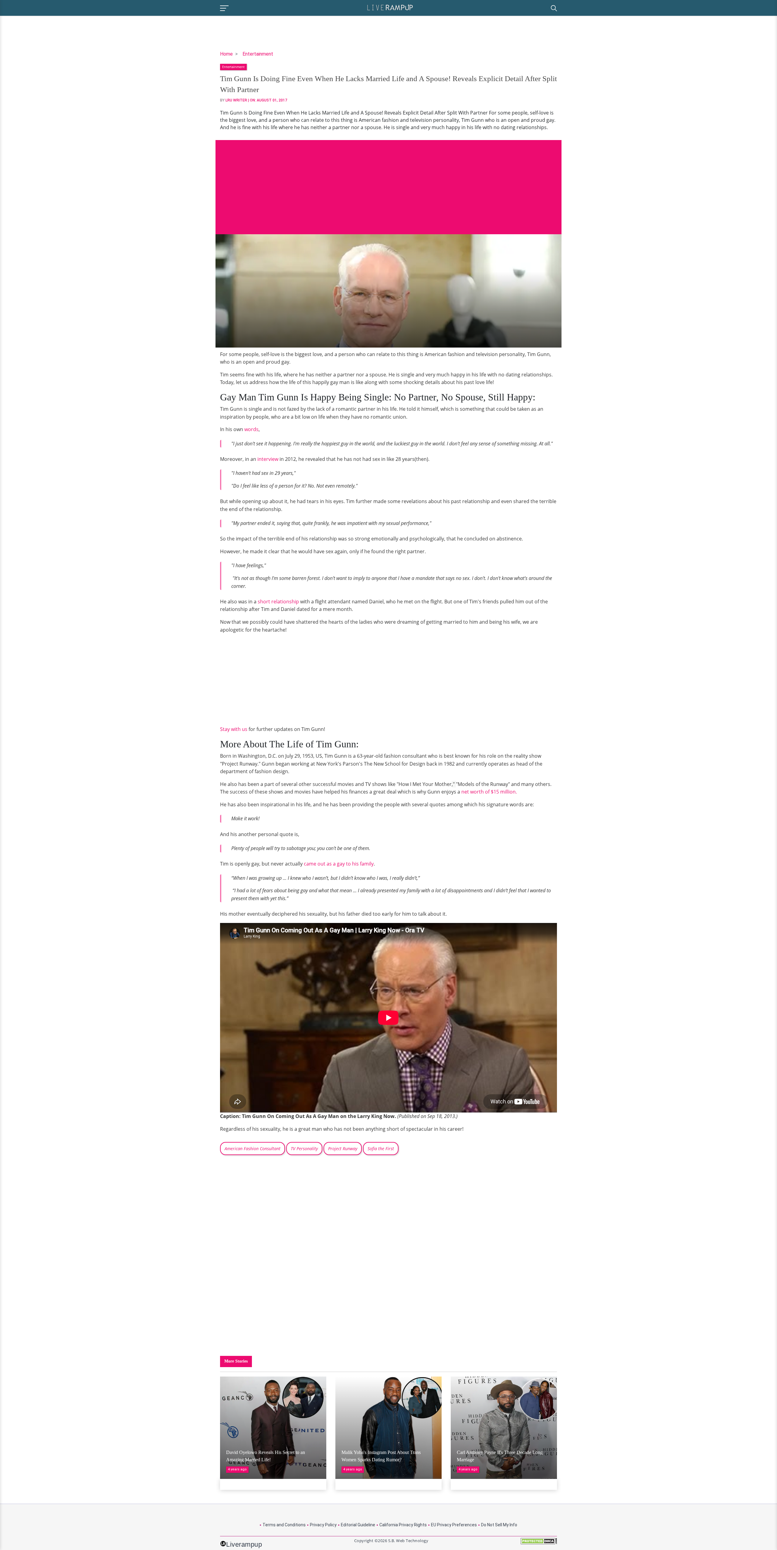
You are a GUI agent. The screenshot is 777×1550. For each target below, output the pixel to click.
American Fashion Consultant (252, 1148)
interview (268, 459)
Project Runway (342, 1148)
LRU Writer (236, 100)
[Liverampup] (390, 7)
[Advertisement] (388, 182)
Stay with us (233, 729)
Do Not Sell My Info (499, 1524)
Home (226, 54)
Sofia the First (381, 1148)
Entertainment (258, 54)
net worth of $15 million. (488, 791)
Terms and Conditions (284, 1524)
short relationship (278, 601)
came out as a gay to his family (339, 863)
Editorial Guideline (358, 1524)
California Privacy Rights (403, 1524)
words (251, 429)
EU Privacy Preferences (454, 1524)
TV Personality (304, 1148)
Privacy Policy (323, 1524)
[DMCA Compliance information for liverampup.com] (539, 1543)
